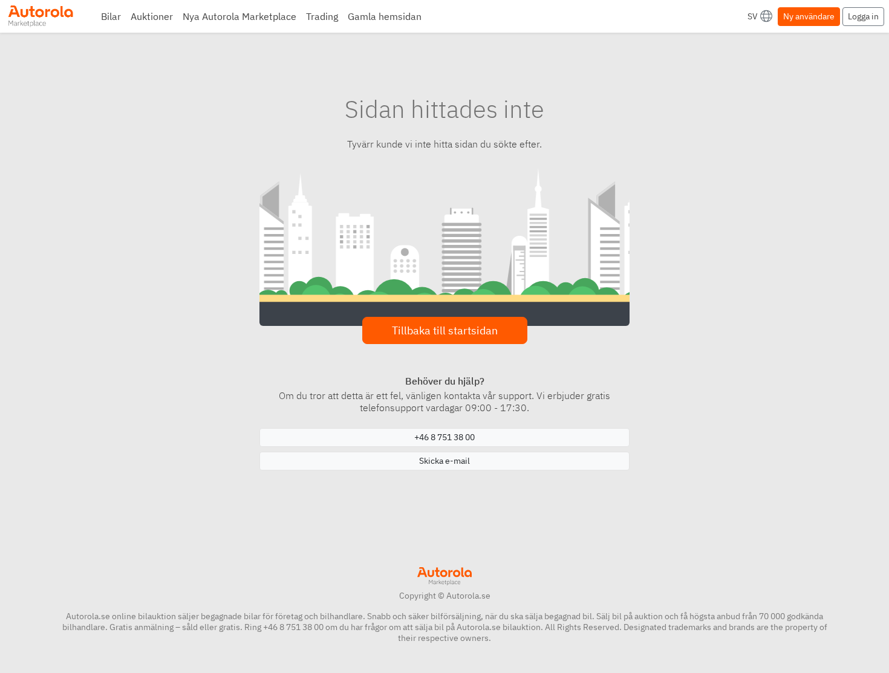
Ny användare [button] (809, 16)
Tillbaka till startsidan (445, 330)
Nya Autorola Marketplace (239, 16)
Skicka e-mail (444, 460)
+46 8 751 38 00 (444, 437)
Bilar (111, 16)
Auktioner (152, 16)
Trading (322, 16)
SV (752, 16)
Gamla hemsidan (385, 16)
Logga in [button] (863, 16)
